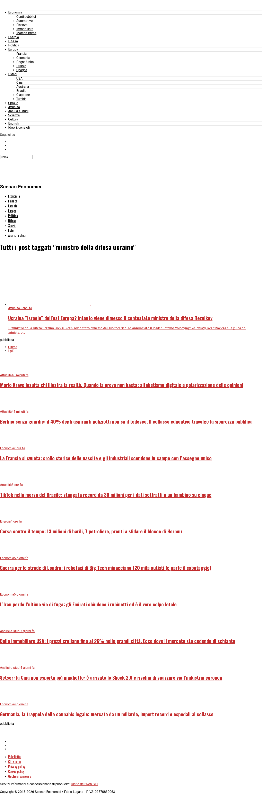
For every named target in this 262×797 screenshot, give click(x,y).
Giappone (23, 95)
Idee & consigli (19, 127)
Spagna (21, 70)
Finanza (21, 25)
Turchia (21, 99)
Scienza (14, 115)
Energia (13, 37)
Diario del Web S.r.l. (84, 784)
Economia (15, 12)
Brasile (21, 91)
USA (19, 78)
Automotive (24, 21)
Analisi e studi (18, 111)
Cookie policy (16, 771)
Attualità (14, 107)
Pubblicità (14, 756)
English (13, 123)
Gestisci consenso (19, 776)
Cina (19, 82)
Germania (23, 58)
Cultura (13, 119)
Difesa (13, 41)
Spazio (13, 103)
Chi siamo (14, 761)
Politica (13, 45)
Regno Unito (25, 62)
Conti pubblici (26, 17)
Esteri (12, 74)
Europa (13, 49)
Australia (22, 87)
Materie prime (26, 33)
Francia (21, 54)
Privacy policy (16, 766)
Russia (21, 66)
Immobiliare (24, 29)
